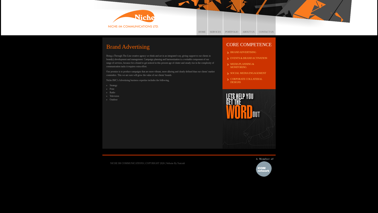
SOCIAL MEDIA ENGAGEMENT (248, 73)
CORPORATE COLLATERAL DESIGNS (246, 81)
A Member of (265, 159)
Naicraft (181, 163)
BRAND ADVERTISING (243, 52)
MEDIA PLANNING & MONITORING (242, 66)
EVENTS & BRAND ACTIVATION (248, 58)
